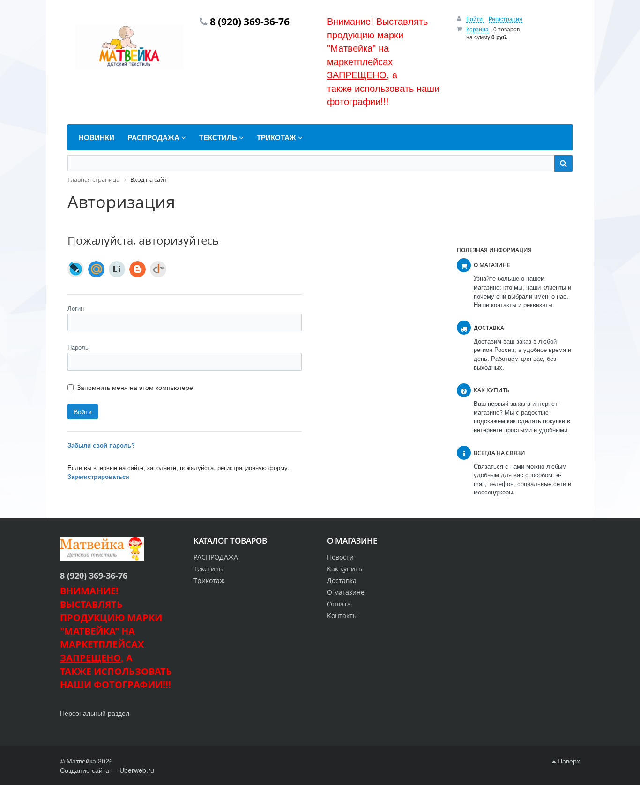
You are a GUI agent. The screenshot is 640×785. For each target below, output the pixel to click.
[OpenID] (158, 269)
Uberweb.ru (136, 770)
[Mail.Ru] (96, 269)
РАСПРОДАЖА (215, 557)
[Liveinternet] (117, 269)
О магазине (346, 592)
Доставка (342, 580)
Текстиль (208, 568)
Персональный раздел (94, 713)
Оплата (339, 603)
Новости (340, 557)
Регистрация (505, 18)
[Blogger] (137, 269)
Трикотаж (208, 580)
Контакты (342, 615)
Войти (475, 18)
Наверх (568, 760)
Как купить (344, 568)
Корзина (477, 29)
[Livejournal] (75, 269)
